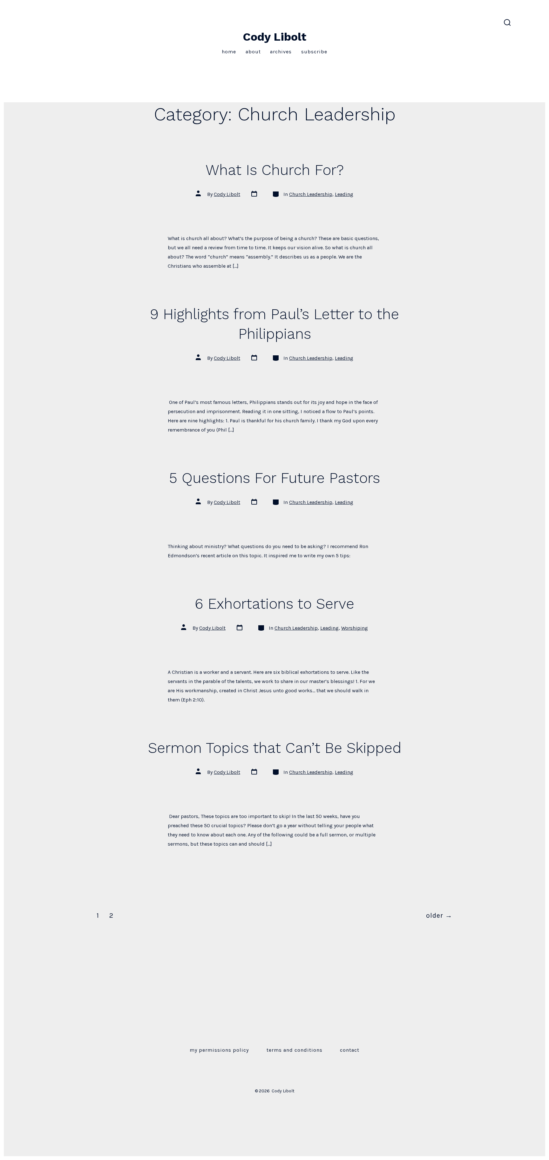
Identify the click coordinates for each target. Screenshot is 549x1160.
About (253, 52)
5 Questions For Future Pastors (274, 477)
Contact (349, 1050)
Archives (281, 52)
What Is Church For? (275, 169)
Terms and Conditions (294, 1050)
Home (229, 52)
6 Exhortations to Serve (274, 603)
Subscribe (314, 52)
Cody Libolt (227, 194)
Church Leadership (310, 194)
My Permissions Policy (219, 1050)
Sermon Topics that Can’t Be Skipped (274, 747)
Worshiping (354, 628)
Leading (344, 194)
